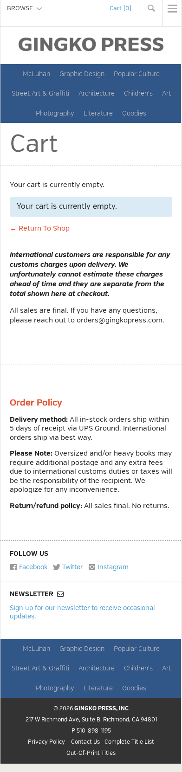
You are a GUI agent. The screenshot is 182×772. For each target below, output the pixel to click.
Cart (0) (120, 8)
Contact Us (85, 743)
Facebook (32, 567)
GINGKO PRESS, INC (101, 708)
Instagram (112, 567)
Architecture (96, 93)
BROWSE (22, 8)
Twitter (71, 567)
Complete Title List (129, 743)
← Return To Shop (40, 228)
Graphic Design (81, 74)
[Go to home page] (91, 42)
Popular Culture (137, 74)
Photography (55, 113)
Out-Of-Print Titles (91, 753)
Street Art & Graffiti (40, 93)
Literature (98, 113)
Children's (138, 93)
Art (166, 93)
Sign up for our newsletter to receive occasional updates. (82, 612)
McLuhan (36, 74)
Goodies (134, 113)
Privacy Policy (46, 743)
